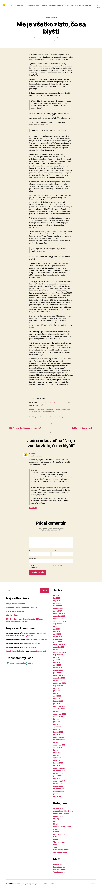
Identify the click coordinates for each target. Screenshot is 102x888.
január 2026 (57, 611)
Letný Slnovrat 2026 (28, 647)
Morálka (56, 824)
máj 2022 (56, 724)
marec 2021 (57, 760)
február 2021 (58, 763)
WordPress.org (59, 872)
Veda (55, 847)
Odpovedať (33, 507)
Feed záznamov (59, 867)
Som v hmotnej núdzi (39, 651)
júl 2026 (56, 595)
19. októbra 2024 (63, 38)
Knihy (55, 821)
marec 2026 (57, 606)
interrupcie (47, 417)
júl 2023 (56, 688)
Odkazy (67, 5)
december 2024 (59, 644)
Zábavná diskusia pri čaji (30, 643)
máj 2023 (56, 693)
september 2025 (59, 621)
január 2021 (57, 765)
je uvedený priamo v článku (47, 38)
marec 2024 (57, 668)
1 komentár (52, 41)
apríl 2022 (57, 727)
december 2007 (59, 781)
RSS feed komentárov (61, 869)
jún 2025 (56, 629)
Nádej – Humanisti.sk (14, 651)
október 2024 (58, 650)
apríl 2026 (57, 603)
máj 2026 (56, 601)
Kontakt (44, 5)
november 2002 (59, 789)
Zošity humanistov (51, 17)
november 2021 (59, 740)
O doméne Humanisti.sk (56, 5)
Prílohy (55, 839)
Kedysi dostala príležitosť (15, 604)
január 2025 (57, 642)
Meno (31, 551)
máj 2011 (56, 778)
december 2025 (59, 613)
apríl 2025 (57, 634)
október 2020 (58, 773)
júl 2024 (56, 657)
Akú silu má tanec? (13, 615)
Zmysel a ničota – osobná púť (36, 640)
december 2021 (59, 737)
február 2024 (58, 670)
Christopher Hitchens (48, 232)
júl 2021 (56, 750)
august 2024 (58, 655)
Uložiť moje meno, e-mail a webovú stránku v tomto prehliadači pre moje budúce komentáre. (51, 566)
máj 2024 (56, 662)
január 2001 (57, 796)
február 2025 (58, 639)
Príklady (56, 837)
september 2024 (59, 652)
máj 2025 (56, 632)
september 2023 (59, 683)
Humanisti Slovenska (34, 5)
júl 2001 (56, 794)
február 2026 (58, 608)
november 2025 (59, 616)
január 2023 (57, 704)
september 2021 (59, 745)
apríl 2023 (57, 696)
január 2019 (57, 776)
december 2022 (59, 706)
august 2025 (58, 624)
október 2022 (58, 711)
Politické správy (59, 834)
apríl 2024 (57, 665)
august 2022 (58, 716)
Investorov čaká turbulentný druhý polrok (21, 607)
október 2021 (58, 742)
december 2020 (59, 768)
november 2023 (59, 678)
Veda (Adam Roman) (61, 850)
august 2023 (58, 686)
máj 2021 (56, 755)
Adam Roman (58, 808)
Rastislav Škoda (54, 417)
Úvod (55, 845)
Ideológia (56, 819)
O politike (56, 829)
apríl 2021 (57, 758)
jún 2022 (56, 722)
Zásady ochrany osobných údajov (81, 5)
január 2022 (57, 735)
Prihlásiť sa (57, 864)
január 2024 (57, 673)
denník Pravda (50, 403)
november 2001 (59, 791)
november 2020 (59, 771)
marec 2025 (57, 637)
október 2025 (58, 619)
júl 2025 (56, 626)
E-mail (54, 551)
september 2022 (59, 714)
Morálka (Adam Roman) (62, 827)
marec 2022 (57, 729)
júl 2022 (56, 719)
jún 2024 (56, 660)
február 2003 (58, 786)
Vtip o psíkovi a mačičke (15, 611)
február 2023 (58, 701)
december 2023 (59, 675)
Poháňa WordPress (49, 884)
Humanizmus (58, 816)
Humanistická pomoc (61, 814)
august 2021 (58, 747)
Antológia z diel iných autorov (64, 811)
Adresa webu (32, 558)
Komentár (32, 536)
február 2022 (58, 732)
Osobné (56, 832)
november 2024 (59, 647)
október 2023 (58, 680)
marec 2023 (57, 698)
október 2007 (58, 783)
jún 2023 (56, 691)
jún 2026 (56, 598)
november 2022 (59, 709)
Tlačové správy (59, 842)
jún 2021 (56, 753)
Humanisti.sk (15, 884)
